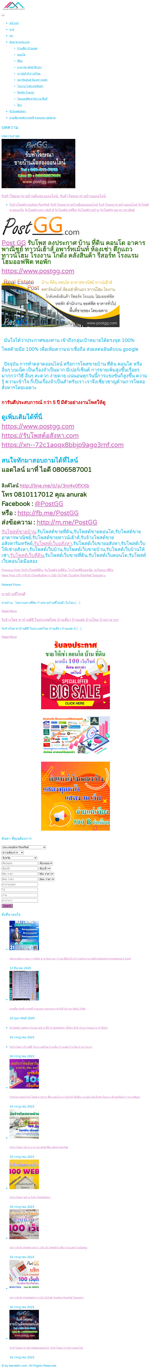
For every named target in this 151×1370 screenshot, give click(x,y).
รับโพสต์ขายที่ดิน (66, 210)
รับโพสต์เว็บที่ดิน (27, 555)
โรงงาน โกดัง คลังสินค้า (30, 86)
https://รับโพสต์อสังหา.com (40, 435)
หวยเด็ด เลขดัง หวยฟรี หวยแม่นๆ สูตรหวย (32, 117)
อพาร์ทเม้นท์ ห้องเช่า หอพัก (32, 80)
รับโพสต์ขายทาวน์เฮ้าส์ (39, 210)
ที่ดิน (19, 61)
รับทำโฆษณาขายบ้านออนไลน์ (118, 205)
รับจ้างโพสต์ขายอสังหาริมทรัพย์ (29, 205)
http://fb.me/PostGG (48, 513)
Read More (9, 611)
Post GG (14, 243)
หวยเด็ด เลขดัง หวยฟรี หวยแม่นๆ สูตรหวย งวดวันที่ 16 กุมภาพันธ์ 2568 (47, 1008)
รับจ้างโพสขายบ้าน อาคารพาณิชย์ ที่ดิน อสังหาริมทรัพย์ (38, 1147)
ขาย (11, 29)
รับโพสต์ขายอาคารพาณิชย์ (117, 210)
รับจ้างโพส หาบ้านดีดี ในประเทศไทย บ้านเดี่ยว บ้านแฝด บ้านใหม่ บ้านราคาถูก (60, 620)
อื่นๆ (19, 105)
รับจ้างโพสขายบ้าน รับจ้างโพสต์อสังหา (30, 1197)
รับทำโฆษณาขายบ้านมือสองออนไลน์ (74, 205)
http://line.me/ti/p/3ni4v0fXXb (54, 486)
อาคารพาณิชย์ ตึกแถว (29, 67)
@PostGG (49, 504)
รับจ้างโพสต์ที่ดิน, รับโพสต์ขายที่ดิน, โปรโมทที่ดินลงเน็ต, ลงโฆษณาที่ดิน (57, 570)
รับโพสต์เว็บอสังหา (53, 543)
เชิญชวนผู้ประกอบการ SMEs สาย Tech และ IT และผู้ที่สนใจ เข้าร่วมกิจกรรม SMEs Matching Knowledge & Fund (70, 958)
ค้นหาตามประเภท (19, 42)
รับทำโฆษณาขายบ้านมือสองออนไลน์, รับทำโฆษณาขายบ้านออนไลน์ (46, 1348)
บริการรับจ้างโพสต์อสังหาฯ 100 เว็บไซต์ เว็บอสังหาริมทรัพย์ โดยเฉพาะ (54, 575)
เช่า (11, 35)
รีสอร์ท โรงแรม (25, 92)
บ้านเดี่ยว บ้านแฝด (27, 48)
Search (7, 905)
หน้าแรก (14, 23)
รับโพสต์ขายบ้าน (88, 210)
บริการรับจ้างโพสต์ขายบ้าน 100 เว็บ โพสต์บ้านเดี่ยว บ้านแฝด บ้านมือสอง (48, 1247)
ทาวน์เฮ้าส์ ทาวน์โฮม (29, 73)
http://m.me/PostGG (67, 522)
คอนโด (21, 54)
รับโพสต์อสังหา (17, 111)
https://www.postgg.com (38, 271)
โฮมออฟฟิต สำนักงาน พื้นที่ (32, 99)
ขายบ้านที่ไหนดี (13, 594)
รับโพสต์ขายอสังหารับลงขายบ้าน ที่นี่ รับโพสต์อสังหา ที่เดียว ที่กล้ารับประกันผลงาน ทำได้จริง (58, 1028)
